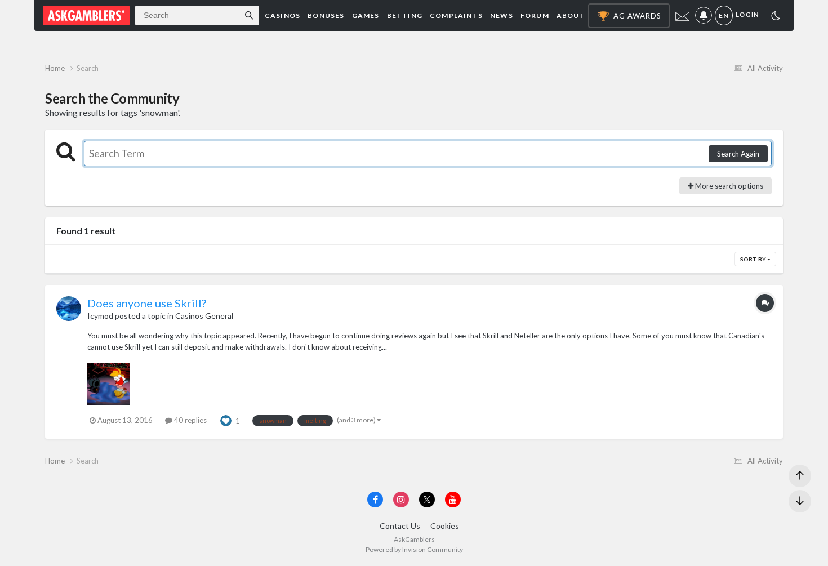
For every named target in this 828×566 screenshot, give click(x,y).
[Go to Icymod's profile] (68, 308)
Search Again (738, 153)
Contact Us (400, 526)
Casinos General (204, 315)
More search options (728, 185)
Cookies (444, 526)
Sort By (753, 259)
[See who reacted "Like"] (226, 419)
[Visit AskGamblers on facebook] (375, 499)
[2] (775, 17)
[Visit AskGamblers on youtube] (453, 499)
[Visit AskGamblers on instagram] (401, 499)
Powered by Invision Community (414, 549)
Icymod (100, 315)
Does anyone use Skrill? (146, 303)
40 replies (189, 420)
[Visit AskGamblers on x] (427, 499)
